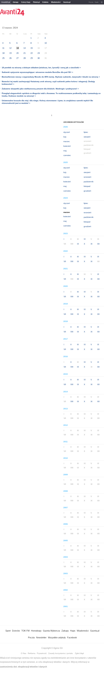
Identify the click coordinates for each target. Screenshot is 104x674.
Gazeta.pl (66, 2)
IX (78, 244)
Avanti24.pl (5, 2)
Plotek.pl (36, 2)
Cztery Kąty (25, 2)
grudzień (87, 191)
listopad (87, 186)
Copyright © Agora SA (52, 648)
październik (88, 181)
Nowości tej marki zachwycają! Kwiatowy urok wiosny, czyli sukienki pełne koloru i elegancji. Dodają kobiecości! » (48, 82)
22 (31, 53)
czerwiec (67, 155)
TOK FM (25, 631)
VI (98, 257)
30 (39, 58)
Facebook (72, 637)
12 (10, 48)
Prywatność (42, 653)
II (71, 257)
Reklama (31, 653)
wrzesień (87, 177)
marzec (66, 141)
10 (46, 43)
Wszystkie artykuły (57, 637)
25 (3, 58)
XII (98, 244)
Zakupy (15, 2)
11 (3, 48)
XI (91, 244)
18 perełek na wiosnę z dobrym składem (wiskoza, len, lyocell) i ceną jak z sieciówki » (41, 67)
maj (64, 151)
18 (3, 53)
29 (31, 58)
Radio (96, 2)
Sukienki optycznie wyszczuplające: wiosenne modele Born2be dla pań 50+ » (37, 72)
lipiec (86, 132)
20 (17, 53)
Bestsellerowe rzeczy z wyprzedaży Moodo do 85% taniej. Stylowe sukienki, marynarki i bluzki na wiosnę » (51, 77)
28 (24, 58)
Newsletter (41, 637)
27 (17, 58)
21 (24, 53)
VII (65, 261)
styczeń (66, 132)
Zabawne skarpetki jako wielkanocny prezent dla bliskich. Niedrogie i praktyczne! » (40, 89)
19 (10, 53)
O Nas (23, 653)
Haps (72, 631)
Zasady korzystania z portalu (60, 653)
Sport (8, 631)
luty (64, 137)
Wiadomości (56, 2)
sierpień (87, 137)
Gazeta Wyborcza (51, 631)
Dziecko (16, 631)
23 (39, 53)
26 (10, 58)
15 (31, 48)
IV (85, 239)
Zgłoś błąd (79, 653)
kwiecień (67, 146)
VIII (71, 261)
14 (24, 48)
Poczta (91, 2)
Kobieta (45, 2)
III (78, 257)
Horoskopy (36, 631)
